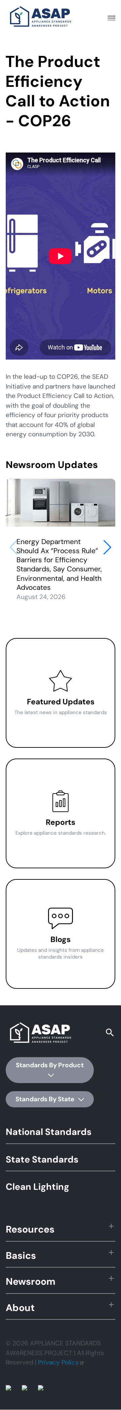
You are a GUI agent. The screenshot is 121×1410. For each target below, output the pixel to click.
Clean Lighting (37, 1187)
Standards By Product (50, 1065)
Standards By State (45, 1099)
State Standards (42, 1159)
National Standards (48, 1132)
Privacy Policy (58, 1362)
